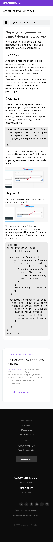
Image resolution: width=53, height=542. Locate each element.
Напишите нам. (14, 369)
